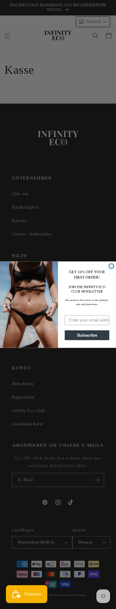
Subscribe (87, 335)
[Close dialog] (111, 265)
